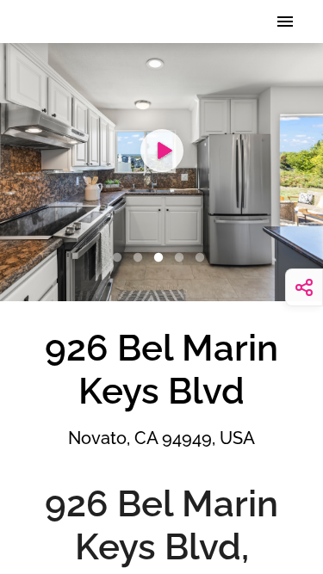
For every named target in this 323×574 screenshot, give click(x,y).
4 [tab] (182, 258)
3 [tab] (162, 258)
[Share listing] (304, 287)
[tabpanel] (161, 172)
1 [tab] (120, 258)
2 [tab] (141, 258)
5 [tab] (203, 258)
